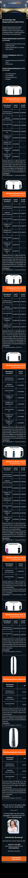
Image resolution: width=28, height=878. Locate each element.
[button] (14, 85)
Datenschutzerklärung (17, 859)
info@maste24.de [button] (14, 848)
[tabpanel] (14, 26)
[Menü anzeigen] (23, 10)
